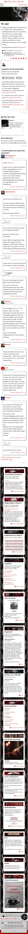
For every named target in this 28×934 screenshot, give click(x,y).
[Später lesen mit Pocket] (21, 58)
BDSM (12, 916)
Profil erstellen (11, 1)
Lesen (22, 664)
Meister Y (8, 301)
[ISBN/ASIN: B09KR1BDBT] (13, 549)
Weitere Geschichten (18, 491)
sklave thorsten (10, 192)
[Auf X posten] (16, 58)
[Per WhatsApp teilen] (23, 58)
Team (3, 919)
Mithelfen (21, 909)
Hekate (9, 572)
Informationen (20, 796)
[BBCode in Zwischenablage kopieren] (26, 58)
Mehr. (13, 55)
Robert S (23, 47)
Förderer (18, 919)
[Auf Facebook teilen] (13, 58)
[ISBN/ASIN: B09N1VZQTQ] (14, 544)
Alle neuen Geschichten (17, 727)
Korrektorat (10, 919)
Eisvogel (6, 868)
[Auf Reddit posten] (18, 58)
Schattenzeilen (22, 5)
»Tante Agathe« (8, 571)
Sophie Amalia (10, 584)
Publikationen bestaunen (17, 826)
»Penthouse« (7, 708)
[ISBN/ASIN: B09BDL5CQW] (14, 546)
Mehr (4, 128)
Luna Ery (8, 397)
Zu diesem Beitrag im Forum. (17, 187)
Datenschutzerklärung (20, 928)
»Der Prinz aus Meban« (10, 575)
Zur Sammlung (20, 766)
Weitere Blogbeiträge (18, 524)
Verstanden (14, 931)
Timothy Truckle (11, 580)
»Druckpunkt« (8, 579)
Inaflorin (8, 345)
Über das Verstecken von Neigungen (11, 509)
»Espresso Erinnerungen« (11, 723)
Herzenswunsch (10, 156)
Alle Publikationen (19, 552)
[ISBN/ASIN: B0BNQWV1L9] (14, 541)
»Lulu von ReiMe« (9, 720)
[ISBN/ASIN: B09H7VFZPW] (14, 819)
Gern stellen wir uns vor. (14, 98)
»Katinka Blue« (8, 582)
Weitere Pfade (20, 586)
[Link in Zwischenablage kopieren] (11, 58)
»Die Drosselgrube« (9, 712)
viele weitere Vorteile (9, 93)
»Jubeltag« (7, 716)
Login (21, 1)
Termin (7, 480)
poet (6, 368)
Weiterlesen (20, 620)
